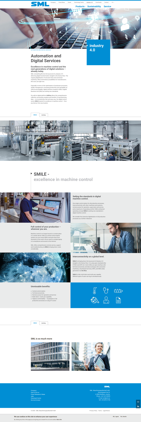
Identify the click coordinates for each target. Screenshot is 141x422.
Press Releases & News (38, 394)
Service (107, 6)
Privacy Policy (93, 410)
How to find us (35, 392)
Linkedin (138, 406)
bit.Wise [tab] (44, 115)
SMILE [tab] (35, 115)
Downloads (98, 2)
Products (80, 6)
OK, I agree (116, 416)
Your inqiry (138, 402)
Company (53, 2)
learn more (37, 367)
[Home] (38, 4)
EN (112, 2)
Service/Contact (35, 400)
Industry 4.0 (90, 2)
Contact (106, 2)
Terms (100, 410)
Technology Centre (79, 2)
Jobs (32, 396)
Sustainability (94, 6)
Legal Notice (106, 410)
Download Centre (36, 398)
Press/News (62, 2)
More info (59, 419)
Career (69, 2)
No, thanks (124, 416)
